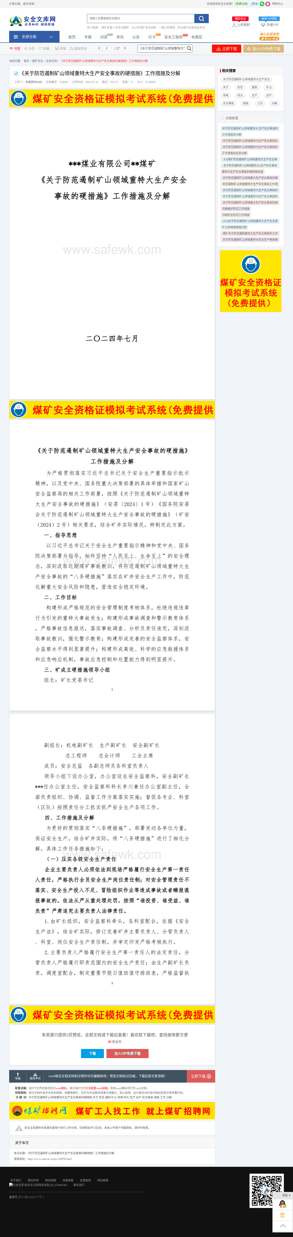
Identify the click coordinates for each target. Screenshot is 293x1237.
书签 (17, 48)
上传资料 (242, 25)
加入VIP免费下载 (266, 49)
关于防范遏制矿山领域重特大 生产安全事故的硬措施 (250, 129)
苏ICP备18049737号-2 (31, 1197)
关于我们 (15, 1180)
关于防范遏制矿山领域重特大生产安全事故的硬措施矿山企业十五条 (250, 141)
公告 (136, 37)
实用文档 (51, 61)
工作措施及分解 (231, 134)
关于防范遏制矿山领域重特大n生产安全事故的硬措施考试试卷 (250, 166)
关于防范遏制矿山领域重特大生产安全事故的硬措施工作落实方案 (250, 191)
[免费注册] (241, 3)
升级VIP (269, 25)
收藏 (46, 48)
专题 (88, 37)
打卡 (152, 37)
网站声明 (33, 1180)
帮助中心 (277, 3)
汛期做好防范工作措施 (236, 208)
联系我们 (78, 1185)
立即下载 (229, 49)
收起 (285, 1195)
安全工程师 (173, 37)
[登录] (254, 3)
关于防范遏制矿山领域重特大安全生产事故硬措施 (250, 240)
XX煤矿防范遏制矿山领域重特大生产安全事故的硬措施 (250, 160)
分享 (31, 48)
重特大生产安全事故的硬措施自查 (242, 171)
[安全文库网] (33, 21)
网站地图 (50, 1180)
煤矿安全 (37, 61)
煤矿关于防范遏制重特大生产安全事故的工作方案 (250, 234)
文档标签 (231, 118)
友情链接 (85, 1180)
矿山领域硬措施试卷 (234, 227)
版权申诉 (80, 48)
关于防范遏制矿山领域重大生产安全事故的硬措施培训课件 (250, 203)
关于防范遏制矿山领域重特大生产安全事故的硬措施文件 (250, 197)
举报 (63, 48)
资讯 (120, 37)
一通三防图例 (167, 27)
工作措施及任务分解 (234, 153)
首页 (72, 37)
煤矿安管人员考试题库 (115, 27)
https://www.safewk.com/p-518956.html (49, 1159)
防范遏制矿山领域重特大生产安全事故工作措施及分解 (250, 185)
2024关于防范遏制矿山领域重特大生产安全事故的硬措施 (250, 222)
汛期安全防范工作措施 (236, 215)
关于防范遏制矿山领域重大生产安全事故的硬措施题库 (250, 178)
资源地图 (67, 1180)
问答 (104, 37)
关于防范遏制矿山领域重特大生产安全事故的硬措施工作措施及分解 (250, 147)
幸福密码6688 (33, 82)
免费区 (196, 37)
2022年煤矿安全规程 (143, 27)
